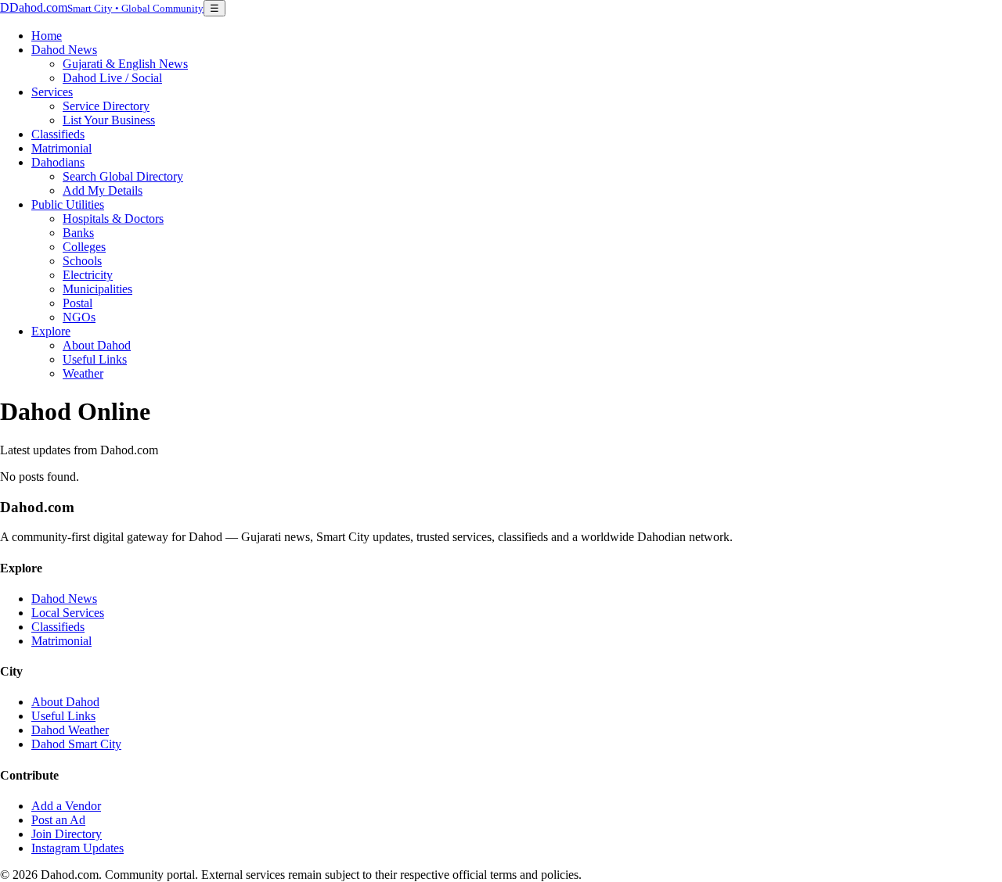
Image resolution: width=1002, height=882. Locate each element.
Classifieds (58, 134)
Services (52, 92)
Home (46, 35)
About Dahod (97, 345)
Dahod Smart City (76, 744)
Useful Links (95, 359)
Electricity (88, 274)
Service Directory (106, 106)
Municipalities (97, 289)
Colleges (84, 246)
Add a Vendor (66, 805)
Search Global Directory (123, 176)
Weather (83, 373)
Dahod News (64, 49)
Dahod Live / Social (112, 77)
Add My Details (102, 190)
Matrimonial (61, 148)
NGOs (79, 317)
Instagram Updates (77, 848)
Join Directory (66, 834)
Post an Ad (58, 819)
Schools (82, 260)
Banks (78, 232)
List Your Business (109, 120)
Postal (77, 303)
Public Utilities (67, 204)
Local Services (67, 612)
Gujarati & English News (125, 63)
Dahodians (58, 162)
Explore (50, 331)
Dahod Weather (70, 730)
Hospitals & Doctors (113, 218)
